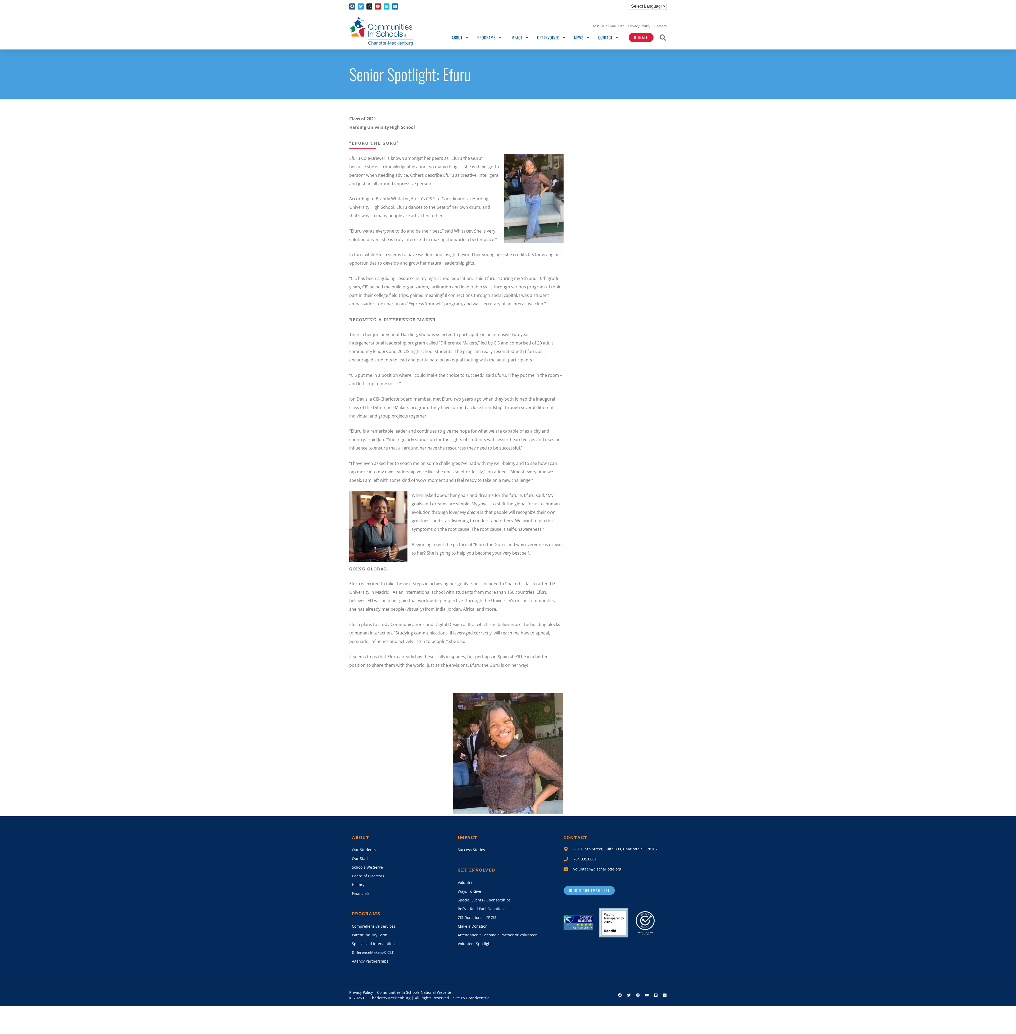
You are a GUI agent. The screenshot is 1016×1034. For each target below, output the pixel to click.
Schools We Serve (367, 867)
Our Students (364, 849)
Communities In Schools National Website (414, 992)
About (457, 37)
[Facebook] (352, 6)
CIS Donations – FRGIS (477, 917)
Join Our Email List (608, 26)
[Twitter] (361, 6)
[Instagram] (369, 6)
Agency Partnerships (370, 961)
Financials (361, 893)
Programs (486, 37)
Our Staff (360, 858)
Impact (516, 37)
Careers (660, 26)
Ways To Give (469, 891)
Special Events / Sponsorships (484, 900)
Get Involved (548, 37)
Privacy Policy (639, 26)
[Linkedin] (395, 6)
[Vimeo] (386, 6)
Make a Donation (473, 926)
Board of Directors (368, 875)
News (578, 37)
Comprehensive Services (373, 926)
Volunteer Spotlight (475, 943)
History (358, 884)
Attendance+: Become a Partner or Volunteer (497, 934)
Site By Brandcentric (471, 997)
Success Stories (471, 849)
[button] (663, 38)
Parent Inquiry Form (369, 934)
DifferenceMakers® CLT (373, 952)
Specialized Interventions (374, 943)
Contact (605, 37)
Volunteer (466, 882)
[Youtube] (378, 6)
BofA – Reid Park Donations (482, 908)
